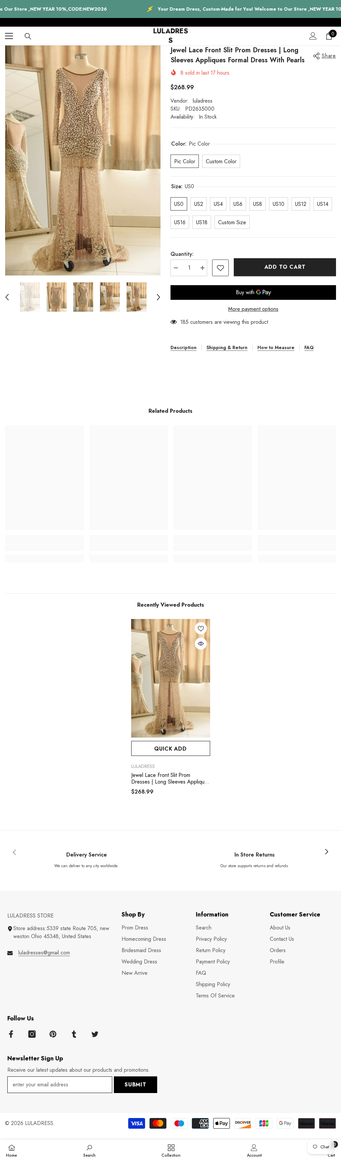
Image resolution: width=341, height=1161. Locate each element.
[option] (83, 160)
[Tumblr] (74, 1034)
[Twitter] (95, 1034)
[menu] (9, 36)
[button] (7, 297)
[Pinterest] (53, 1034)
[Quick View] (201, 644)
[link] (44, 547)
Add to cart (285, 267)
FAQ (309, 347)
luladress (202, 101)
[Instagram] (32, 1034)
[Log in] (313, 36)
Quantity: (181, 254)
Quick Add (170, 749)
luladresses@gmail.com (44, 952)
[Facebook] (11, 1034)
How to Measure (275, 347)
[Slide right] (326, 852)
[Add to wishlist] (220, 268)
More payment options (253, 309)
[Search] (28, 36)
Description (183, 347)
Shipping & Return (226, 347)
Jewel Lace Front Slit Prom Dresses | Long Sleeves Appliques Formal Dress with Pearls (170, 778)
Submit (136, 1084)
